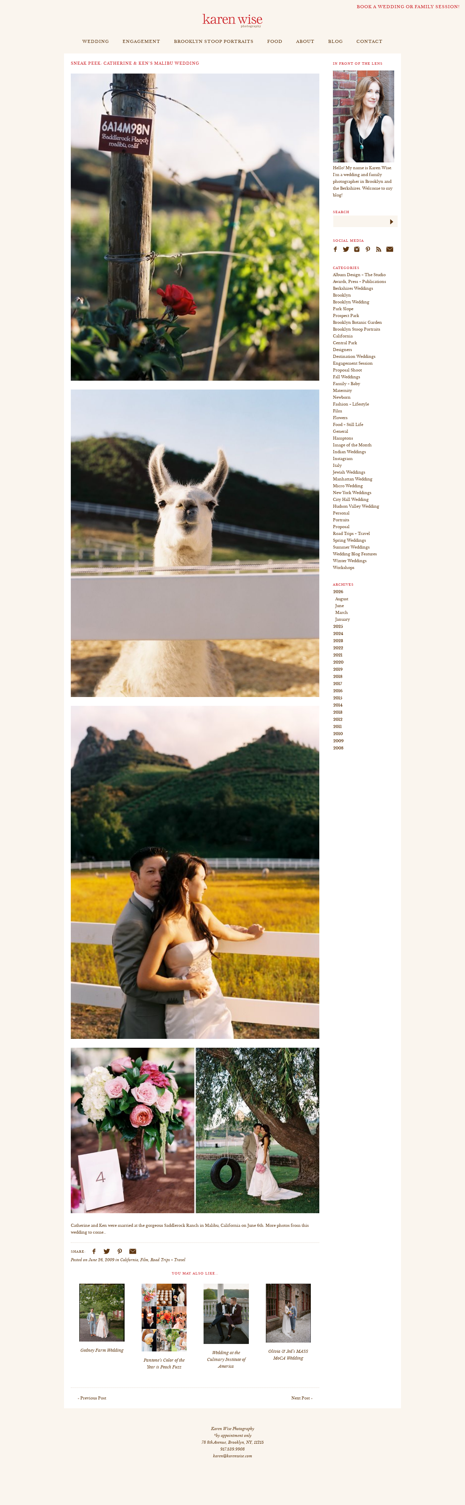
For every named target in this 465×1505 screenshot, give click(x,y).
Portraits (341, 520)
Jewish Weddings (349, 472)
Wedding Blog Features (355, 554)
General (340, 431)
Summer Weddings (351, 547)
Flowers (340, 417)
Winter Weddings (350, 560)
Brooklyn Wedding (351, 302)
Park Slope (343, 308)
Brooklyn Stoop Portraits (214, 41)
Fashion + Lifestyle (351, 404)
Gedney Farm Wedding (102, 1350)
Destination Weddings (354, 356)
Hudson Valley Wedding (356, 506)
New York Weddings (352, 492)
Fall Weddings (346, 377)
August (341, 599)
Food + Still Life (348, 424)
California (129, 1259)
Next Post (300, 1398)
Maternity (342, 390)
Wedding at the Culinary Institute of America (226, 1359)
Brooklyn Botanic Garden (357, 322)
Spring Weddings (349, 540)
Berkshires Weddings (353, 288)
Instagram (343, 458)
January (342, 619)
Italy (337, 465)
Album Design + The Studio (359, 274)
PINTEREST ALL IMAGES (119, 1251)
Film (144, 1259)
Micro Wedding (348, 486)
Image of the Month (352, 445)
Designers (342, 349)
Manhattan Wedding (352, 479)
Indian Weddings (349, 451)
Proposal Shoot (347, 370)
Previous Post (93, 1398)
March (341, 612)
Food (275, 41)
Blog (335, 41)
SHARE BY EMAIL (132, 1251)
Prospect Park (346, 315)
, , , (233, 1442)
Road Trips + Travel (167, 1259)
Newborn (342, 397)
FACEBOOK (94, 1251)
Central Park (345, 342)
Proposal (341, 526)
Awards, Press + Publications (359, 281)
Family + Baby (346, 383)
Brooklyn (342, 295)
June (339, 605)
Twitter (106, 1251)
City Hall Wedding (351, 499)
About (305, 41)
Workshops (343, 567)
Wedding (95, 41)
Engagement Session (353, 363)
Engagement (141, 41)
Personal (341, 513)
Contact (369, 41)
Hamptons (343, 438)
